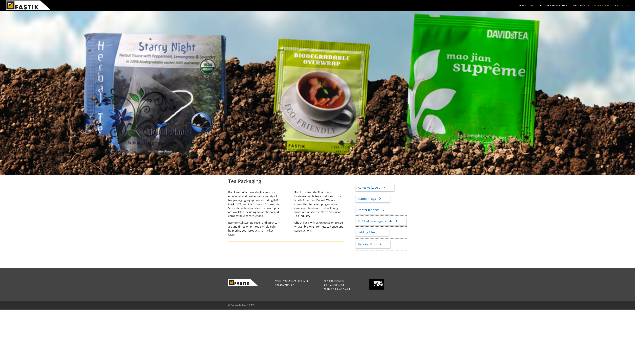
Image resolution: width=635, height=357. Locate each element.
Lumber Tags (367, 199)
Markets (600, 5)
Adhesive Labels (369, 187)
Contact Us (622, 5)
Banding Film (367, 244)
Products (580, 5)
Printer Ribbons (369, 210)
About (534, 5)
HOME (522, 5)
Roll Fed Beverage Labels (375, 221)
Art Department (558, 5)
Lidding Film (366, 232)
